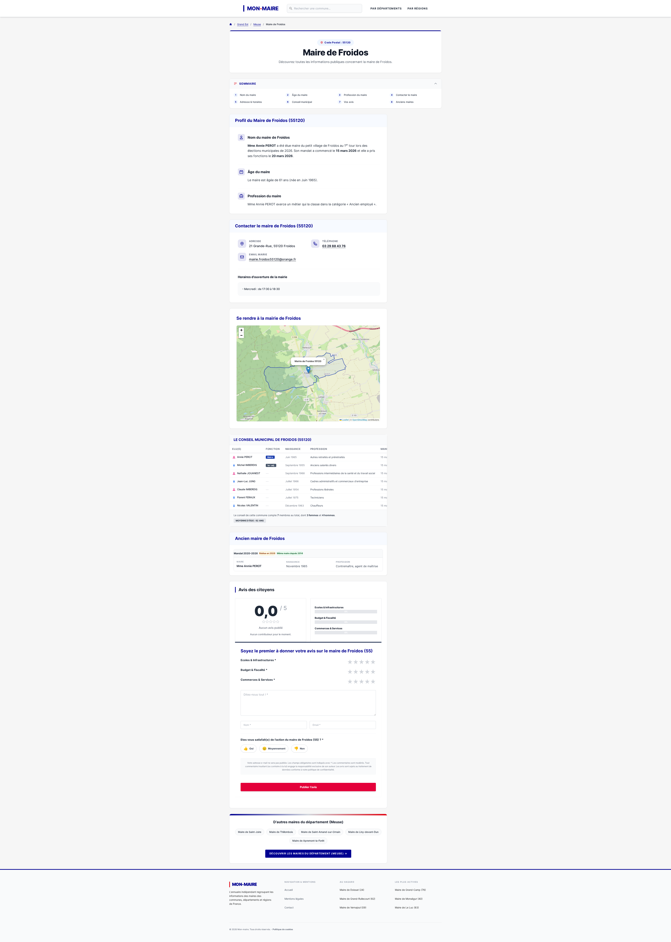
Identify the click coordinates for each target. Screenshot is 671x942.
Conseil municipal (299, 101)
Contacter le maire (404, 94)
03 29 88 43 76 (334, 246)
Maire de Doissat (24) (352, 889)
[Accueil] (230, 24)
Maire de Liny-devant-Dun (363, 831)
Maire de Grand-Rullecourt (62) (357, 898)
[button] (308, 369)
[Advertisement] (417, 166)
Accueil (288, 889)
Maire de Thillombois (281, 831)
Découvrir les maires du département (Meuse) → (308, 853)
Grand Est (242, 24)
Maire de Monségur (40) (409, 898)
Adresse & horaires (248, 101)
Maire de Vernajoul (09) (353, 907)
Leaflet (345, 419)
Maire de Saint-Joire (249, 831)
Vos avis (346, 101)
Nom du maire (245, 94)
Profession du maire (353, 94)
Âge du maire (297, 94)
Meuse (257, 24)
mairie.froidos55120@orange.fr (272, 259)
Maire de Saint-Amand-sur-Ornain (320, 831)
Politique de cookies (283, 929)
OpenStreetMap (359, 419)
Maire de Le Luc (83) (407, 907)
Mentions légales (294, 898)
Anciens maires (402, 101)
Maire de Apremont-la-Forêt (308, 840)
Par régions (417, 8)
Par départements (386, 8)
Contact (289, 907)
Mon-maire (244, 884)
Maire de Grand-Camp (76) (410, 889)
